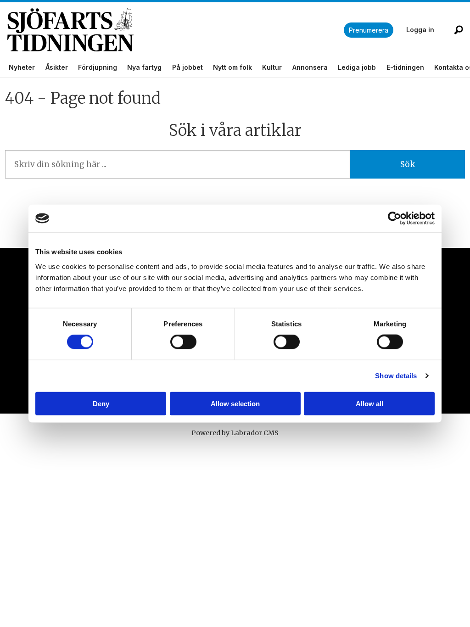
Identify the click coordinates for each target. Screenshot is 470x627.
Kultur (272, 67)
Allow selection (235, 403)
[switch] (183, 342)
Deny (101, 403)
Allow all (369, 403)
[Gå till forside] (175, 30)
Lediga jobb (357, 67)
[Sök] (458, 29)
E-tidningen (405, 67)
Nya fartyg (144, 67)
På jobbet (187, 67)
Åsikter (56, 67)
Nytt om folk (232, 67)
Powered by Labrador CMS (235, 433)
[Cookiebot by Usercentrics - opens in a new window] (394, 218)
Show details (396, 376)
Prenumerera (368, 30)
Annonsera (310, 67)
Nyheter (22, 67)
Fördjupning (97, 67)
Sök (407, 164)
